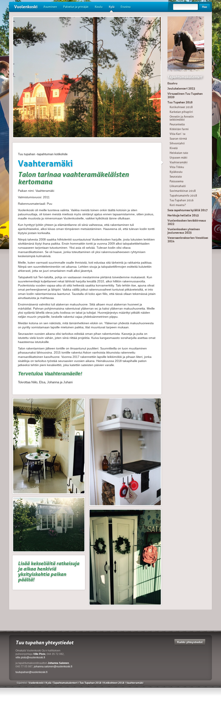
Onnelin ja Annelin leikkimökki (182, 118)
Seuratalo (176, 176)
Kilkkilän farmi (179, 129)
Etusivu (126, 7)
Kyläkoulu (176, 172)
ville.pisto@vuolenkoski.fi (30, 657)
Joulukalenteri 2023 (181, 88)
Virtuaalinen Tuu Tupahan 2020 (185, 95)
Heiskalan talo (179, 153)
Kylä (111, 7)
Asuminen (50, 7)
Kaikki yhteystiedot (189, 642)
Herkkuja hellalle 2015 (183, 215)
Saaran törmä (178, 138)
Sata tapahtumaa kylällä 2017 (187, 210)
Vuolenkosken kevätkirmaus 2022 (186, 222)
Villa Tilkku (177, 167)
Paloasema (176, 181)
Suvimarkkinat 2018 (183, 191)
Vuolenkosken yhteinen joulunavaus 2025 (183, 230)
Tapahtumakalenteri (184, 77)
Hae (204, 6)
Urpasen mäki (178, 157)
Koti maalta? (178, 205)
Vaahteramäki (179, 162)
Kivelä (174, 148)
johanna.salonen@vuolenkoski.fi (53, 666)
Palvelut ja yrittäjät (75, 7)
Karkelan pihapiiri (181, 112)
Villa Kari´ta (177, 134)
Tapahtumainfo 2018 (183, 195)
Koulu (99, 7)
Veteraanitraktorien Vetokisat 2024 (187, 239)
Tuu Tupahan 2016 (182, 200)
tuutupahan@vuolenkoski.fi (31, 672)
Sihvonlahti (177, 143)
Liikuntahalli (178, 186)
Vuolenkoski (26, 6)
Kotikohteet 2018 (181, 107)
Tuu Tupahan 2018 (180, 102)
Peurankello (177, 124)
